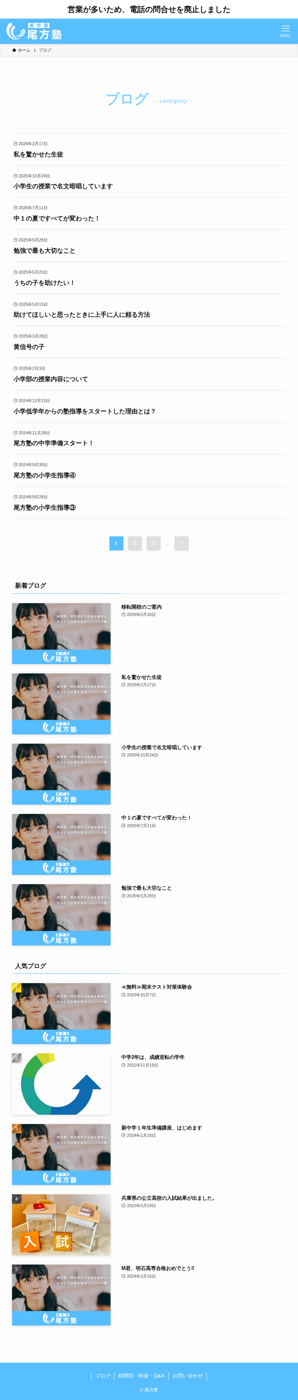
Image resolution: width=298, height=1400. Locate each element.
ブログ (103, 1376)
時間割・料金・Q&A (141, 1376)
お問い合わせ (188, 1376)
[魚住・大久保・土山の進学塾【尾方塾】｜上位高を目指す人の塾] (34, 31)
